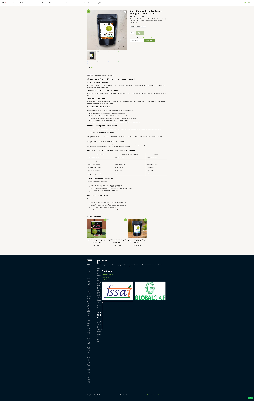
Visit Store (104, 276)
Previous (92, 66)
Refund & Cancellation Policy (99, 289)
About (98, 268)
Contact (99, 275)
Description (90, 75)
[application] (26, 3)
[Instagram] (126, 394)
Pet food (90, 3)
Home (98, 277)
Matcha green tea (34, 3)
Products (15, 3)
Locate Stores (105, 279)
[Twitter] (123, 394)
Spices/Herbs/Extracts (47, 3)
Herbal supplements (62, 3)
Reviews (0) (111, 75)
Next (91, 67)
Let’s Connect (105, 277)
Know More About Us (107, 274)
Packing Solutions (99, 3)
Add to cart (140, 33)
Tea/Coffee (23, 3)
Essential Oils (82, 3)
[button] (250, 398)
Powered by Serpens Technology (155, 395)
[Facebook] (120, 394)
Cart (98, 270)
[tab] (90, 75)
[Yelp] (118, 394)
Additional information (100, 75)
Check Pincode (149, 40)
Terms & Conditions (99, 305)
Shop (98, 302)
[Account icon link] (251, 2)
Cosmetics (72, 3)
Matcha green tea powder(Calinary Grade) (149, 37)
